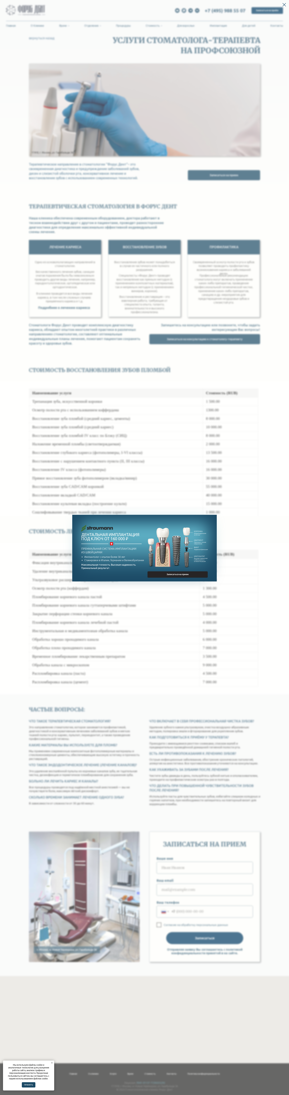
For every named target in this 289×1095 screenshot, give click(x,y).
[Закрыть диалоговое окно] (284, 5)
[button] (178, 574)
